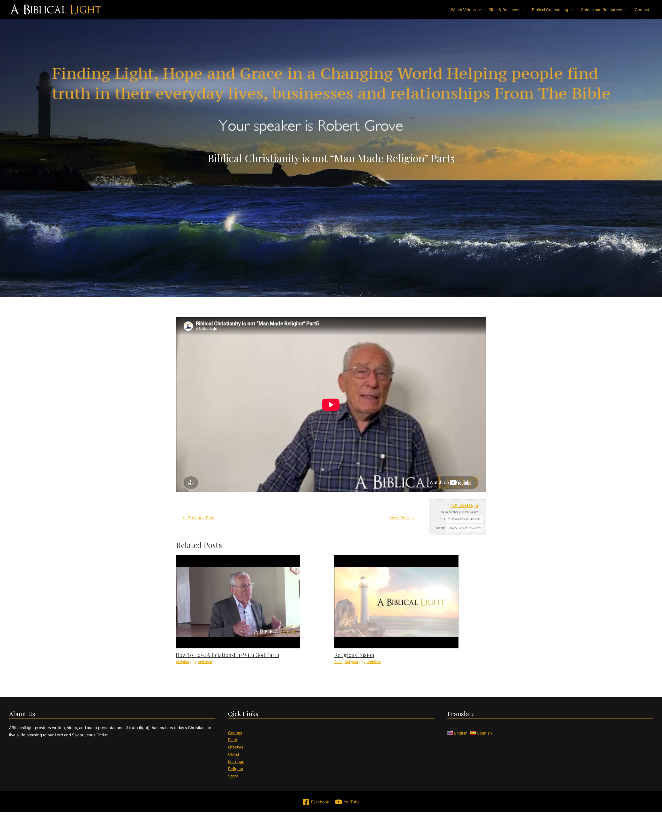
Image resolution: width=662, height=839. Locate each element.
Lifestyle (236, 747)
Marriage (236, 761)
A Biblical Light (464, 505)
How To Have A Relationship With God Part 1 (227, 654)
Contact (235, 732)
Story (233, 776)
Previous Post (199, 517)
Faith (338, 662)
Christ (233, 754)
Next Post (402, 517)
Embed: (439, 528)
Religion (182, 662)
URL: (442, 519)
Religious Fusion (354, 654)
